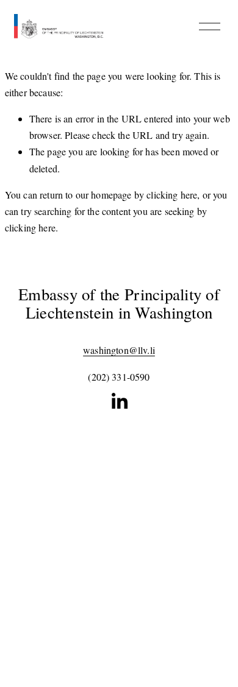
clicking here (171, 194)
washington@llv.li (119, 350)
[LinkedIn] (119, 401)
